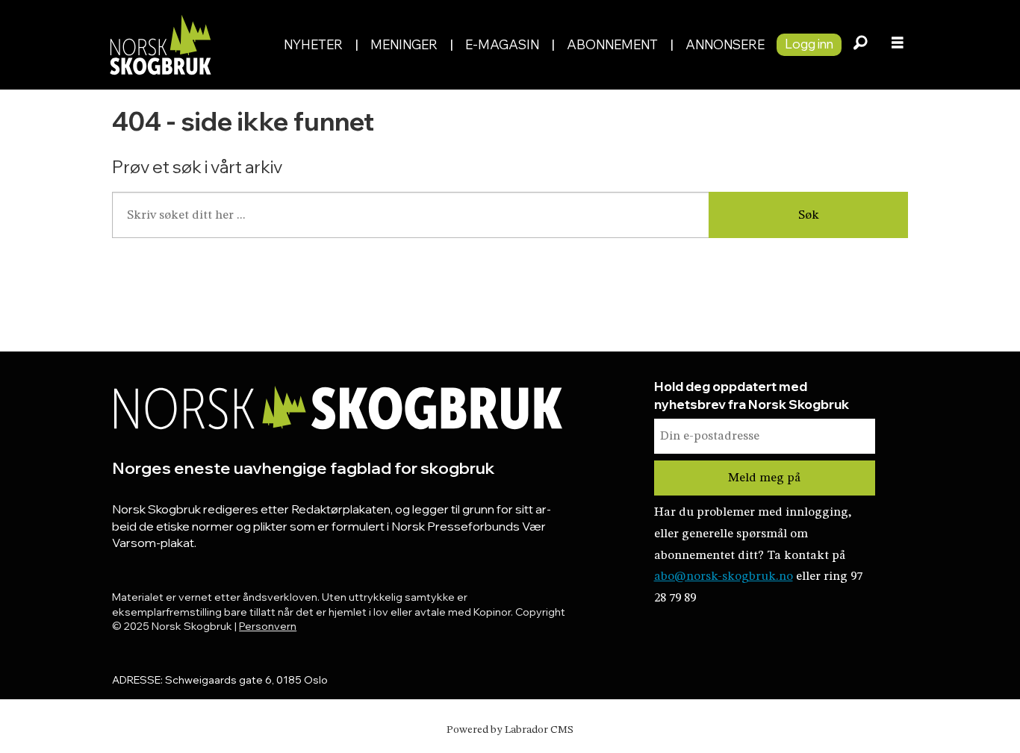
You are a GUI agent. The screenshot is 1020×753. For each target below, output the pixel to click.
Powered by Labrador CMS (510, 730)
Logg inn (809, 43)
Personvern (267, 626)
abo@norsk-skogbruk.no (723, 576)
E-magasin (502, 44)
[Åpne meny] (897, 45)
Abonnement (612, 44)
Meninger (404, 44)
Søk (808, 215)
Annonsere (725, 44)
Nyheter (313, 44)
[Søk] (860, 45)
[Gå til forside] (188, 44)
